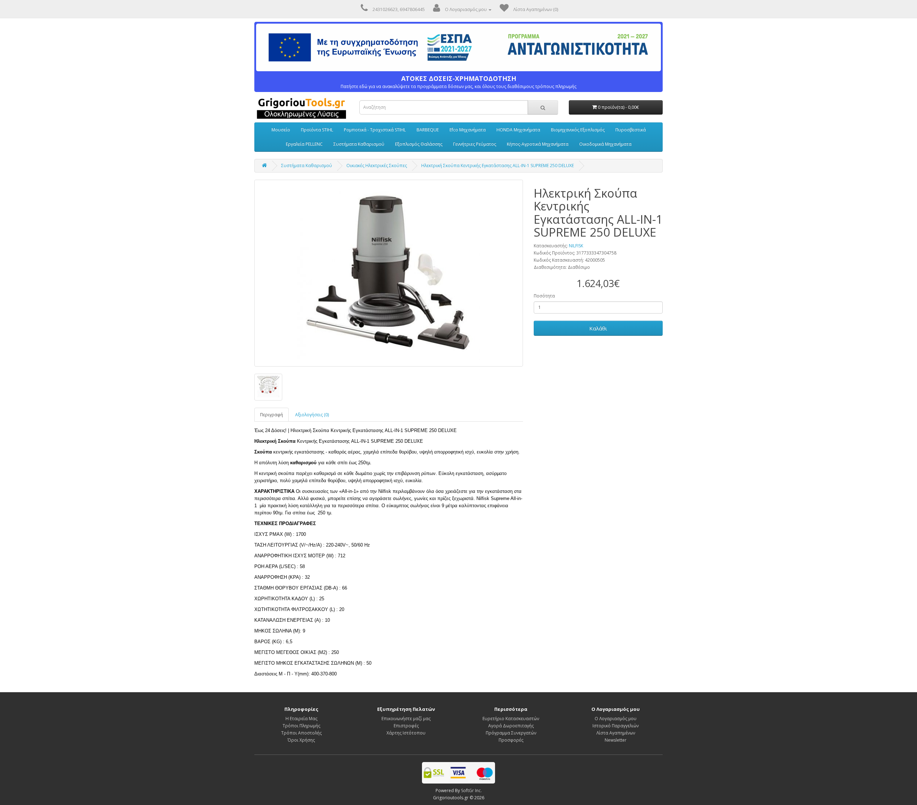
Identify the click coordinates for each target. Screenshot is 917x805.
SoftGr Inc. (471, 790)
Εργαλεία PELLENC (304, 144)
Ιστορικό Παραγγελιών (615, 726)
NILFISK (576, 246)
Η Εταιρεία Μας (301, 719)
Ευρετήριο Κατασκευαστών (510, 719)
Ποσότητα (544, 296)
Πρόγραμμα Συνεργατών (511, 733)
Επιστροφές (406, 726)
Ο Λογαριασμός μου (616, 719)
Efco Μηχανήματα (468, 130)
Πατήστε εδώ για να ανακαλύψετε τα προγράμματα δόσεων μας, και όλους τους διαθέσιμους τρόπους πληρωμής (458, 82)
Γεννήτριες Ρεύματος (474, 144)
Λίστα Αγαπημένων (615, 733)
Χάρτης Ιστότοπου (406, 733)
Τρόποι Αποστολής (301, 733)
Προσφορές (511, 740)
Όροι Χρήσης (301, 740)
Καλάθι (598, 328)
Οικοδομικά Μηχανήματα (605, 144)
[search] (543, 107)
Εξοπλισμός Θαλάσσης (418, 144)
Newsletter (615, 740)
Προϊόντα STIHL (317, 130)
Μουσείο (281, 130)
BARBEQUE (428, 130)
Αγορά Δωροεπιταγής (511, 726)
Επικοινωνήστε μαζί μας (406, 719)
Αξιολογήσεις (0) (312, 415)
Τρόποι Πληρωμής (301, 726)
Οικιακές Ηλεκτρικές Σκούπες (376, 166)
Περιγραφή (271, 415)
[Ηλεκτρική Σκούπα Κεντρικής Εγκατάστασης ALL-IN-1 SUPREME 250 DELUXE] (388, 273)
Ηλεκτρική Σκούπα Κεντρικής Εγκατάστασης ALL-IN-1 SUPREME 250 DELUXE (497, 166)
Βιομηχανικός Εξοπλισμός (578, 130)
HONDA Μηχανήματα (518, 130)
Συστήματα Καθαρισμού (358, 144)
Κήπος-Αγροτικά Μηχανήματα (537, 144)
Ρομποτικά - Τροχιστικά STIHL (375, 130)
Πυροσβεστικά (630, 130)
